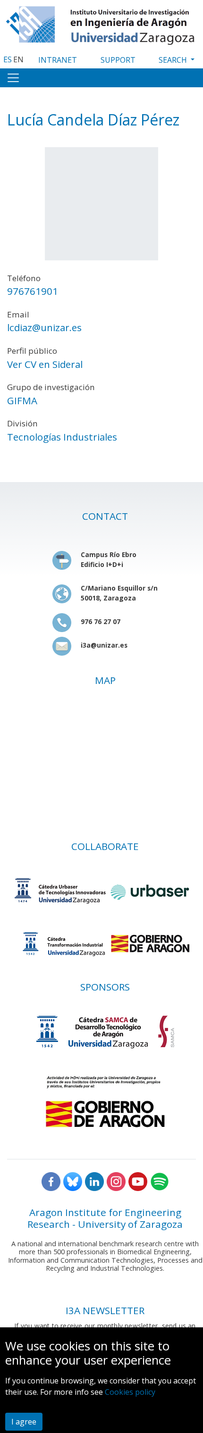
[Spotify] (159, 1180)
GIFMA (22, 400)
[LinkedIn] (94, 1180)
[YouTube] (137, 1180)
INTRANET (57, 60)
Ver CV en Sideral (45, 364)
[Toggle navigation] (13, 77)
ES (7, 59)
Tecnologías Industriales (62, 436)
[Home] (101, 23)
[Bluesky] (72, 1180)
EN (18, 59)
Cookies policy (130, 1392)
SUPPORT (118, 60)
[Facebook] (51, 1180)
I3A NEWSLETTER (105, 1310)
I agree (23, 1421)
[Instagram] (116, 1180)
